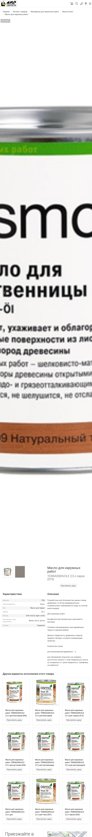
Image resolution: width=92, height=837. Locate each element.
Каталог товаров (20, 12)
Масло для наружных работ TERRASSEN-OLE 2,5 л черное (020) (74, 812)
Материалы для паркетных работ (45, 12)
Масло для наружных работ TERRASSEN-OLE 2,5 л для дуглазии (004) (15, 762)
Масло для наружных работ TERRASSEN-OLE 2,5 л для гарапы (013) (74, 713)
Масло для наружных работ (16, 14)
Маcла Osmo (67, 12)
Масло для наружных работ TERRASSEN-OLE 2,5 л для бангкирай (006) (16, 713)
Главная (6, 12)
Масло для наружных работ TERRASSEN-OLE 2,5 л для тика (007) (44, 812)
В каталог (5, 21)
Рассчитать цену (68, 586)
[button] (4, 292)
